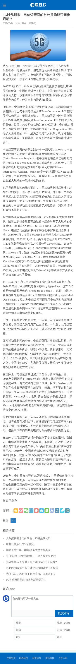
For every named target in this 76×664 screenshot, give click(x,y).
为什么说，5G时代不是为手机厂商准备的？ (31, 573)
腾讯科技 (49, 658)
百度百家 (62, 658)
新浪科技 (36, 658)
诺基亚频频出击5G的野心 (20, 544)
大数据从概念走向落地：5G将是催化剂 (28, 538)
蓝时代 (38, 5)
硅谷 (24, 23)
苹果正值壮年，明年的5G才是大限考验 (28, 550)
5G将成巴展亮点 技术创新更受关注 (26, 579)
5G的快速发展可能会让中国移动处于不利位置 (32, 568)
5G (13, 520)
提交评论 (64, 613)
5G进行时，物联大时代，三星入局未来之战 (31, 556)
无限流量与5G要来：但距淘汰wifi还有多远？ (31, 562)
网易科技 (23, 658)
